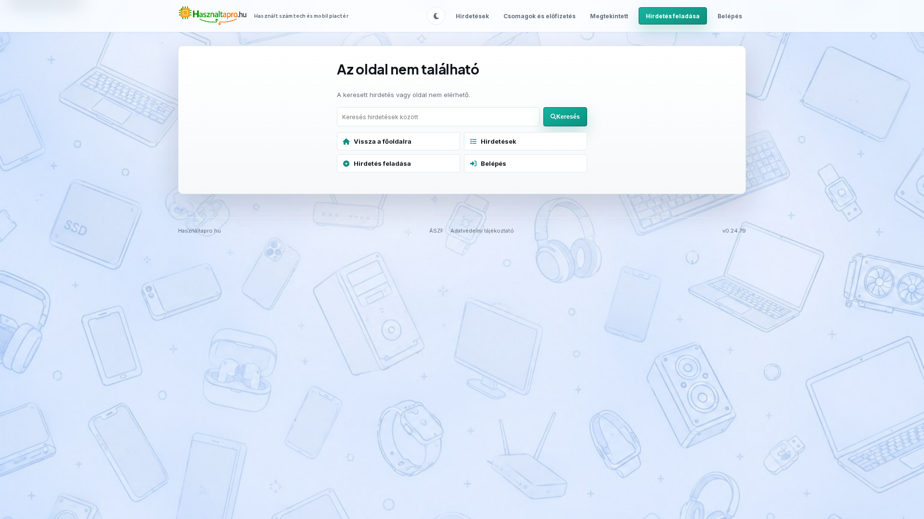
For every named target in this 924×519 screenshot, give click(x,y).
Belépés (730, 16)
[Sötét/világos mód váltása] (436, 16)
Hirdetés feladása (673, 16)
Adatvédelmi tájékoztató (482, 230)
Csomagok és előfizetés (539, 16)
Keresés (568, 116)
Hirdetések (472, 16)
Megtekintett (609, 16)
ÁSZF (436, 230)
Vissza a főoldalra (382, 141)
